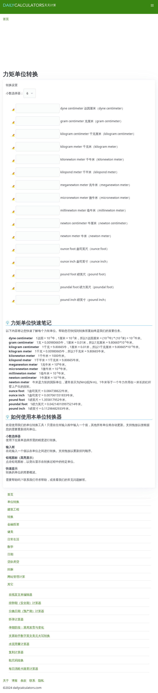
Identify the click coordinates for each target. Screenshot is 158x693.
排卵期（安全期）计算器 (25, 603)
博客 (15, 680)
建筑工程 (13, 509)
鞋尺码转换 (16, 660)
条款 (23, 680)
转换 (10, 517)
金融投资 (13, 524)
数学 (10, 547)
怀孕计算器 (16, 619)
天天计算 (50, 5)
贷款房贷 (13, 562)
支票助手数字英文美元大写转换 (29, 636)
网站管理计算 (16, 577)
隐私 (41, 680)
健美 (10, 532)
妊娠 (10, 569)
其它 (10, 584)
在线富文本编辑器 (20, 595)
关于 (6, 680)
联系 (32, 680)
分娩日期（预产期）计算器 (26, 611)
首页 (6, 19)
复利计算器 (16, 652)
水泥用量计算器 (19, 644)
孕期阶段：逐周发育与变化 (26, 627)
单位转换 (13, 502)
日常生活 (13, 539)
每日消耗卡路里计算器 (23, 669)
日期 (10, 554)
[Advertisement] (79, 47)
